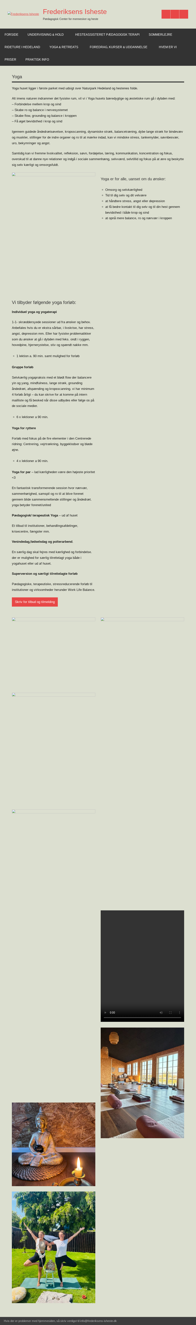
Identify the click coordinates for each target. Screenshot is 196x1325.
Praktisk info (37, 59)
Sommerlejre (160, 34)
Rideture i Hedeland (22, 47)
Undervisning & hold (46, 34)
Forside (11, 34)
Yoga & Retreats (63, 47)
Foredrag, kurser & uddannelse (118, 47)
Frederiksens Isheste (75, 12)
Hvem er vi (168, 47)
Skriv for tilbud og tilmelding (35, 602)
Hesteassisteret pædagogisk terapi (107, 34)
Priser (10, 59)
